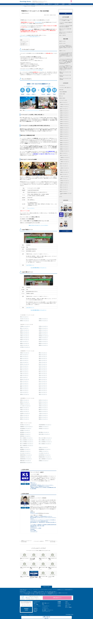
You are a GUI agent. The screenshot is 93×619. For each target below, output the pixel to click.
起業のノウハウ (32, 482)
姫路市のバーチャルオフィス (65, 182)
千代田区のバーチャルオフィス (64, 104)
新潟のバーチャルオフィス (64, 163)
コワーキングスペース (46, 611)
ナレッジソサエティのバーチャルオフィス (32, 110)
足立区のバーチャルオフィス (64, 146)
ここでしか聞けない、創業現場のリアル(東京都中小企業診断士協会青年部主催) (43, 524)
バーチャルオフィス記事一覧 (38, 541)
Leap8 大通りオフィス (23, 44)
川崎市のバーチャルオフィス (65, 161)
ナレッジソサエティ (38, 22)
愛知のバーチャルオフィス (64, 174)
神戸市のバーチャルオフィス (65, 180)
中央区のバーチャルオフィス (64, 106)
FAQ (43, 604)
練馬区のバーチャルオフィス (64, 144)
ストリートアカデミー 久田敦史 (35, 528)
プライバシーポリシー (24, 614)
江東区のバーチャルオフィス (64, 119)
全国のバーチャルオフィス (54, 5)
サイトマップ (31, 614)
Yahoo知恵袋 (32, 529)
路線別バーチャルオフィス (63, 191)
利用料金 (35, 611)
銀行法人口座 (61, 89)
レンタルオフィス (45, 608)
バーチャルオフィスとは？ (24, 41)
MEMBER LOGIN (26, 609)
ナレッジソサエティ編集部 (61, 217)
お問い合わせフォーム (57, 597)
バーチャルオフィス (42, 5)
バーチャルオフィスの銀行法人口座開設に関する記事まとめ (65, 23)
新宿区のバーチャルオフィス (64, 110)
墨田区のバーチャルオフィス (64, 117)
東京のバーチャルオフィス (63, 102)
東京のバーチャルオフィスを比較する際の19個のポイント (65, 29)
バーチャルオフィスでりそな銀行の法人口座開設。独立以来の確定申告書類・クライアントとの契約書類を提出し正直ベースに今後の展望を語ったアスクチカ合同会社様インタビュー (65, 55)
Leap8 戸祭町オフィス (23, 43)
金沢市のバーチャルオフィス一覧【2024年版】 (50, 541)
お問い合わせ (46, 617)
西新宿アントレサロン (62, 50)
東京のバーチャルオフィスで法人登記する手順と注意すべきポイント (65, 33)
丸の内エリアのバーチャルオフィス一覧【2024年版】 (65, 76)
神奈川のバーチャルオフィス (64, 159)
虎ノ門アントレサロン (62, 43)
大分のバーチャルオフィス (64, 189)
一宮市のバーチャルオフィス (65, 176)
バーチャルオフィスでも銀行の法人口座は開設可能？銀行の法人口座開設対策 (65, 26)
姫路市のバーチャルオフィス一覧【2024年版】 (26, 541)
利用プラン (35, 603)
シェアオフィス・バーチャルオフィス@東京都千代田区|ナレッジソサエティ (31, 5)
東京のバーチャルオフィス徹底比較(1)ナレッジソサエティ (39, 486)
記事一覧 (25, 481)
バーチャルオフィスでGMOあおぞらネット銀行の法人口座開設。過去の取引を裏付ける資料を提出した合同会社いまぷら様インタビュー (65, 47)
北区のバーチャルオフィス (64, 138)
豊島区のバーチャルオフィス (64, 136)
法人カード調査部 (33, 530)
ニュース (35, 607)
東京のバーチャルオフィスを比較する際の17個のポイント (30, 36)
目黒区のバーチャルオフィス (64, 123)
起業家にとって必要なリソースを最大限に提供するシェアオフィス (41, 516)
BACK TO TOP (46, 586)
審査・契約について (45, 603)
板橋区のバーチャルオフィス (64, 142)
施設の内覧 (35, 610)
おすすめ (60, 196)
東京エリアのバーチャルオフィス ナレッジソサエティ (38, 225)
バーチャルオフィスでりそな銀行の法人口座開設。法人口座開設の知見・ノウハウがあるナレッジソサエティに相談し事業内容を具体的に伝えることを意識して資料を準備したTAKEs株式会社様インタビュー (65, 61)
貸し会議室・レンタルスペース (47, 610)
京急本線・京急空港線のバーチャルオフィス (65, 194)
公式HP (23, 483)
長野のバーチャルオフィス (64, 170)
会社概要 (59, 603)
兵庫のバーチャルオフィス (64, 178)
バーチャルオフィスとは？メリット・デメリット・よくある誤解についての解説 (65, 20)
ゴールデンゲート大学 (34, 513)
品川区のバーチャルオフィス (64, 121)
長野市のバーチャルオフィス (65, 172)
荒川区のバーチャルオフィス (64, 140)
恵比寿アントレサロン (62, 41)
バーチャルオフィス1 (33, 531)
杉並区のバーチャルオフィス (64, 134)
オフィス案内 (36, 604)
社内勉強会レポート (33, 526)
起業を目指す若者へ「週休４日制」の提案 (37, 525)
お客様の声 (35, 608)
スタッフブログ (68, 604)
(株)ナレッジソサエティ (28, 29)
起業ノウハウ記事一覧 (62, 35)
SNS (27, 483)
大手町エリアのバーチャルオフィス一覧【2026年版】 (65, 79)
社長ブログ (67, 603)
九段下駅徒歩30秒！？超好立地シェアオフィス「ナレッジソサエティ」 (42, 485)
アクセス (59, 604)
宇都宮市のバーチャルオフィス (25, 13)
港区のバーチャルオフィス (64, 108)
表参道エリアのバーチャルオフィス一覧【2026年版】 (65, 72)
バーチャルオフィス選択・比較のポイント (65, 87)
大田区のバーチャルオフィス (64, 125)
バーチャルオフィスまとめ (48, 5)
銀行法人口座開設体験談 (63, 91)
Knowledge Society (69, 614)
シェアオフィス (45, 607)
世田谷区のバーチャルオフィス (64, 127)
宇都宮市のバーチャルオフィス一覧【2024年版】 (29, 6)
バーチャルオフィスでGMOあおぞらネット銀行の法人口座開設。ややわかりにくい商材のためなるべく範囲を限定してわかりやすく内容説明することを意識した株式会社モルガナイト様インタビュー (65, 67)
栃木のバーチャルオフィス (61, 5)
